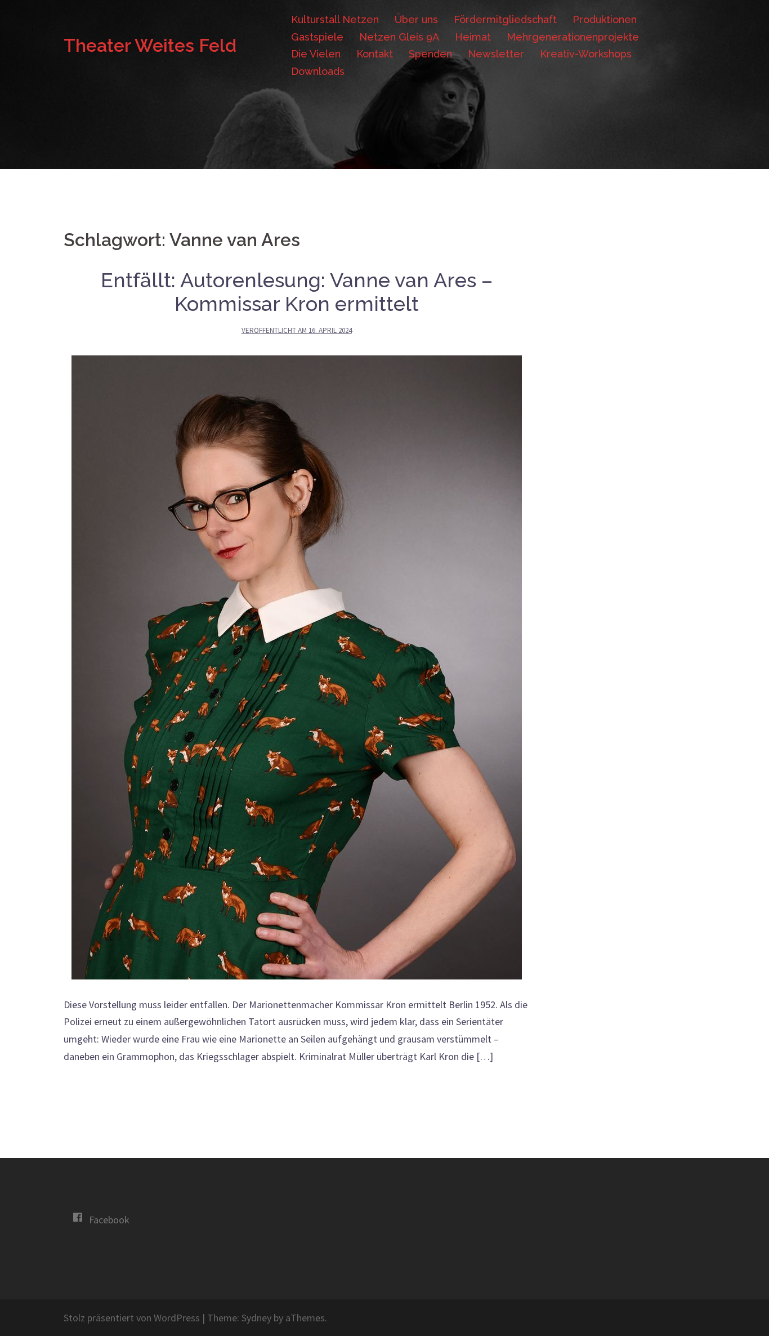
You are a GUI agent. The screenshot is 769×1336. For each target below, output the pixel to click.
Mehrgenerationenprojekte (573, 37)
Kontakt (374, 54)
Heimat (473, 37)
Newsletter (496, 54)
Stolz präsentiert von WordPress (132, 1317)
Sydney (256, 1317)
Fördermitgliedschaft (505, 19)
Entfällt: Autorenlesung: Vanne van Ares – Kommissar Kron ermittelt (297, 291)
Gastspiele (317, 37)
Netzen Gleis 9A (399, 37)
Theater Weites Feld (150, 45)
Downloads (318, 71)
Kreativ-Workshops (586, 54)
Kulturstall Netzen (335, 19)
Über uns (416, 19)
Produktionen (605, 19)
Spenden (430, 54)
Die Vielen (316, 54)
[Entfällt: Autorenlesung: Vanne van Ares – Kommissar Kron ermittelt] (296, 666)
